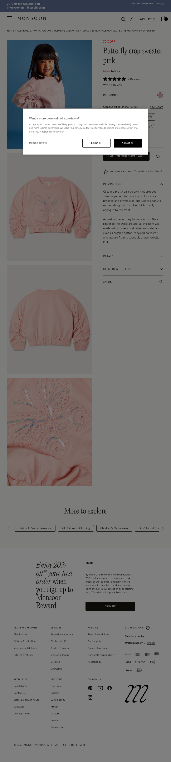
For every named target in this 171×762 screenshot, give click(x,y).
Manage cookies (38, 143)
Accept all (127, 143)
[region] (85, 131)
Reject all (96, 143)
